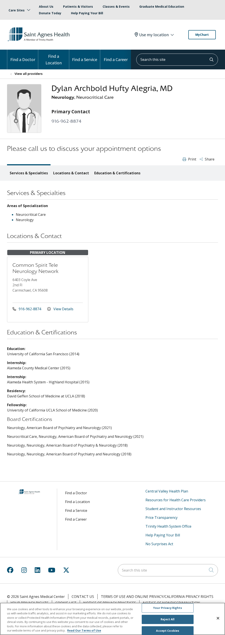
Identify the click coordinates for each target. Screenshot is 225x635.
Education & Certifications (117, 173)
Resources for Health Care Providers (175, 500)
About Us (46, 6)
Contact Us (83, 596)
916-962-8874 (66, 121)
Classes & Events (116, 6)
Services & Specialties (29, 173)
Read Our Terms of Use (84, 630)
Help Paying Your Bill (87, 13)
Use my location (154, 34)
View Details (63, 309)
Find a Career (116, 59)
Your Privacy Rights (167, 608)
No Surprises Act (159, 543)
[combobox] (177, 60)
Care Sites (17, 10)
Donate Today (50, 13)
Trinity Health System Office (168, 526)
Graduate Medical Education (161, 6)
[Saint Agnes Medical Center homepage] (39, 41)
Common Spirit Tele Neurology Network (35, 268)
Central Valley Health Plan (166, 491)
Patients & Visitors (78, 6)
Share (209, 159)
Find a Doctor (22, 59)
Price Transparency (161, 517)
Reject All (167, 619)
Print (191, 159)
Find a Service (84, 59)
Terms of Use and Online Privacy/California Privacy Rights (157, 596)
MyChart (202, 34)
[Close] (218, 618)
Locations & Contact (71, 173)
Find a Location (53, 59)
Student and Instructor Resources (173, 508)
